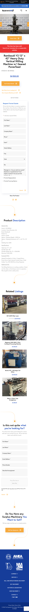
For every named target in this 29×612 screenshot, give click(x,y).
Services (14, 577)
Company (14, 574)
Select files (14, 483)
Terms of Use (18, 605)
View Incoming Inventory (24, 2)
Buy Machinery (14, 584)
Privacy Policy (11, 605)
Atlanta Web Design (18, 607)
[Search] (27, 6)
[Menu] (20, 10)
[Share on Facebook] (13, 200)
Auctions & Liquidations (14, 587)
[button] (14, 38)
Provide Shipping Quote (10, 178)
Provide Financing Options (10, 181)
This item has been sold (14, 46)
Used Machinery (14, 591)
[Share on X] (16, 200)
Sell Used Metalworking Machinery (14, 580)
